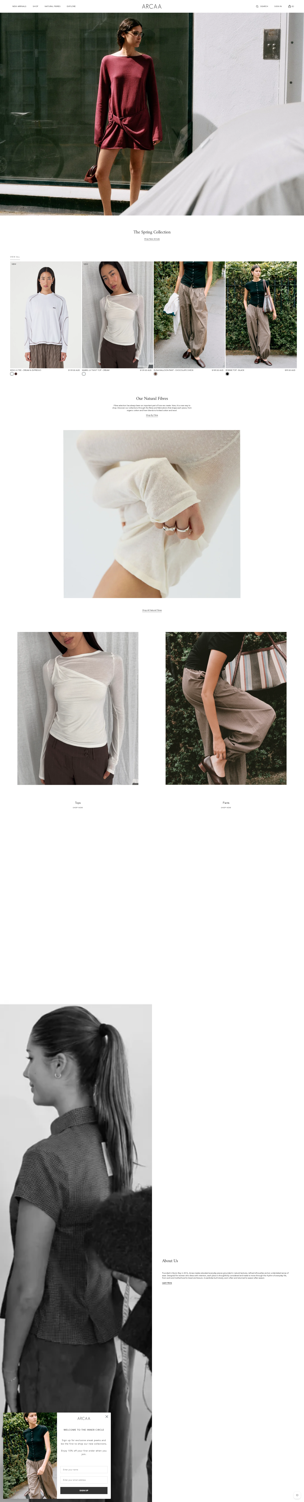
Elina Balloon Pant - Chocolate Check (173, 370)
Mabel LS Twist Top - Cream (95, 370)
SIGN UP (83, 1490)
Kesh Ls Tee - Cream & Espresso (25, 370)
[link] (45, 314)
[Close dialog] (107, 1416)
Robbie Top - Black (235, 370)
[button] (262, 6)
